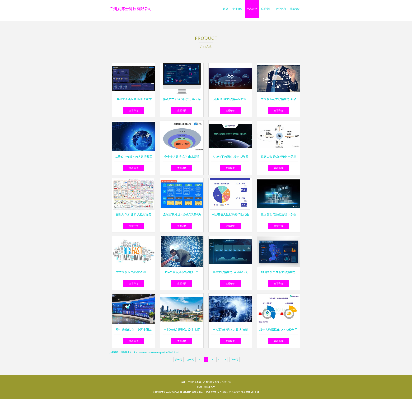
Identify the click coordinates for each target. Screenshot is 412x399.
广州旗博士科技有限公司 (130, 9)
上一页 (190, 359)
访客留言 (295, 8)
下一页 (234, 359)
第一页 (178, 359)
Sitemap (255, 391)
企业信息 (281, 8)
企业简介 (237, 8)
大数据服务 (197, 391)
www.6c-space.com (181, 391)
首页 (225, 8)
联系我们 (266, 8)
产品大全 (252, 8)
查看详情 (133, 110)
